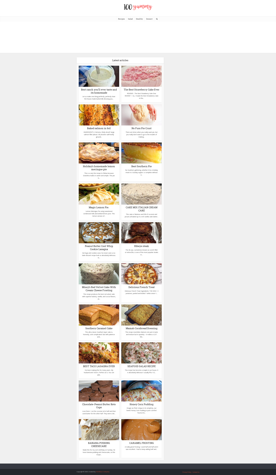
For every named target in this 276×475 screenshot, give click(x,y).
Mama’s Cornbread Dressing (141, 328)
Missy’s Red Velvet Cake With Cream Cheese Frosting (99, 289)
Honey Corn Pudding (141, 404)
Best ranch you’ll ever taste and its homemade (99, 91)
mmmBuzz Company (102, 472)
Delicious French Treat (142, 287)
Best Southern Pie (141, 166)
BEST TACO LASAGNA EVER (99, 366)
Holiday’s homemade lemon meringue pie (99, 168)
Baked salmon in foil (99, 128)
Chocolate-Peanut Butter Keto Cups (99, 406)
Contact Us (195, 472)
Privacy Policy (187, 472)
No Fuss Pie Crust (141, 128)
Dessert (149, 19)
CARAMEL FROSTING (141, 443)
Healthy (139, 19)
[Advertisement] (138, 38)
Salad (130, 19)
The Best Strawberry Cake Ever (141, 89)
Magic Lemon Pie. (99, 207)
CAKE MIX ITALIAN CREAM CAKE (141, 209)
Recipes (121, 19)
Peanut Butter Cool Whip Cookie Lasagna (99, 247)
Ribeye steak (141, 246)
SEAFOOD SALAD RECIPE (141, 366)
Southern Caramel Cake (98, 328)
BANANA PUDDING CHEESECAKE (99, 444)
